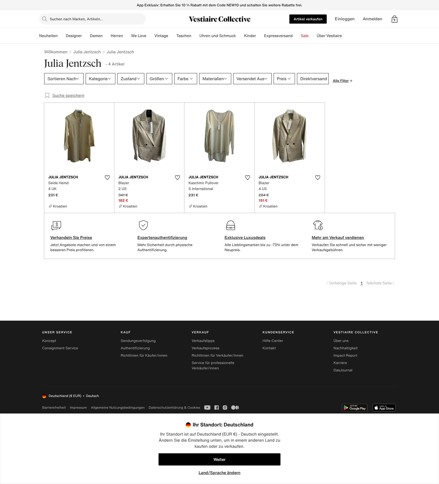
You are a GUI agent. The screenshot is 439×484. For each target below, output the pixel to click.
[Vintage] (172, 36)
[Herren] (127, 36)
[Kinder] (260, 36)
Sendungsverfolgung (138, 340)
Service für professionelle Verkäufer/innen (213, 365)
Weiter (219, 459)
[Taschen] (195, 36)
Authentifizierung (135, 348)
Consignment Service (60, 348)
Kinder (250, 36)
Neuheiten (48, 36)
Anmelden (372, 19)
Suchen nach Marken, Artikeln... (76, 19)
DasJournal (343, 370)
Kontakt (269, 348)
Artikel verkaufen (308, 19)
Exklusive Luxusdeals (245, 237)
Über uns (341, 340)
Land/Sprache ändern (219, 473)
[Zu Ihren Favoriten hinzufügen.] (107, 178)
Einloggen (345, 19)
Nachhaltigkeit (346, 348)
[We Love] (150, 36)
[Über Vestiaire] (346, 36)
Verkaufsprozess (205, 348)
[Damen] (107, 36)
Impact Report (345, 355)
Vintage (161, 36)
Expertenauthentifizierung (162, 237)
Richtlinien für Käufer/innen (144, 355)
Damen (96, 36)
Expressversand (278, 36)
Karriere (340, 363)
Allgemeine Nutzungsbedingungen (118, 407)
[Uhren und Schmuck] (240, 36)
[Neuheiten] (62, 36)
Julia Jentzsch (87, 52)
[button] (394, 19)
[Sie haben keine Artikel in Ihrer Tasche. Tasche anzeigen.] (394, 19)
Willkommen (56, 52)
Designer (74, 36)
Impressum (78, 407)
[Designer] (86, 36)
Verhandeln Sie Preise (71, 237)
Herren (117, 36)
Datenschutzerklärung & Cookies (174, 407)
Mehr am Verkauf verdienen (338, 237)
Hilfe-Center (273, 340)
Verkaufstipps (203, 340)
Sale (305, 36)
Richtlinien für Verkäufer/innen (217, 355)
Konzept (49, 340)
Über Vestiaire (329, 36)
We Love (138, 36)
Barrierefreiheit (54, 407)
